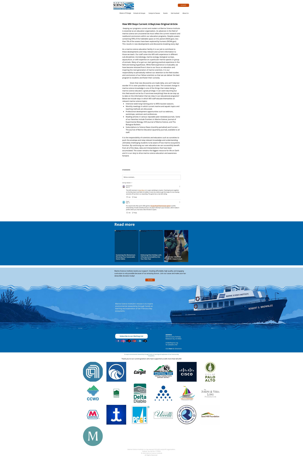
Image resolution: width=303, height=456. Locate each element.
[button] (138, 13)
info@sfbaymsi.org (172, 343)
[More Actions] (180, 186)
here (170, 349)
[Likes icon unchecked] (127, 197)
